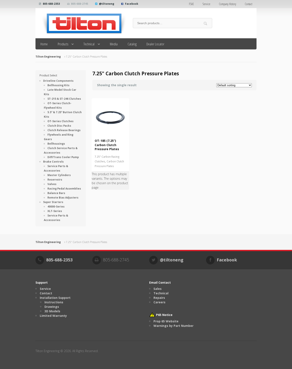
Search (205, 23)
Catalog (132, 43)
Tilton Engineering (48, 56)
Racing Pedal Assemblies (64, 188)
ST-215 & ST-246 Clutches (64, 99)
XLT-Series (54, 211)
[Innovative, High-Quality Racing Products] (80, 23)
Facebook (131, 4)
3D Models (52, 311)
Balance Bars (56, 193)
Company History (227, 4)
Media (114, 43)
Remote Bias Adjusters (62, 197)
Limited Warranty (53, 316)
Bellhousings (56, 143)
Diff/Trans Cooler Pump (63, 157)
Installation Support (55, 298)
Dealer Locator (155, 43)
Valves (51, 184)
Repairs (159, 298)
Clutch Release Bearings (64, 130)
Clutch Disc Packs (59, 125)
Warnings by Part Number (173, 326)
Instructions (53, 302)
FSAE (191, 4)
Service (206, 4)
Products (63, 43)
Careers (159, 302)
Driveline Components (58, 81)
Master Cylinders (59, 175)
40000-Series (56, 206)
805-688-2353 (51, 4)
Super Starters (53, 202)
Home (44, 43)
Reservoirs (54, 179)
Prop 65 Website (165, 321)
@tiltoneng (106, 4)
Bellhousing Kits (58, 85)
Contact (248, 4)
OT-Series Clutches (60, 121)
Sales (157, 289)
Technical (89, 43)
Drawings (51, 307)
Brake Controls (53, 161)
